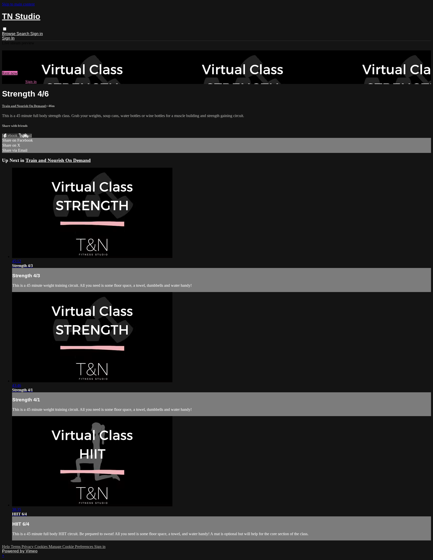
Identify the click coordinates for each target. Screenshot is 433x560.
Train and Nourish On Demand (24, 106)
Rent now (10, 73)
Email (27, 135)
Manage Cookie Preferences (71, 546)
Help (6, 546)
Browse (9, 34)
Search (23, 34)
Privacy (28, 546)
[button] (4, 29)
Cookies (42, 546)
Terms (16, 546)
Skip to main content (18, 4)
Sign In (8, 38)
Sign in (36, 34)
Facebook (10, 135)
